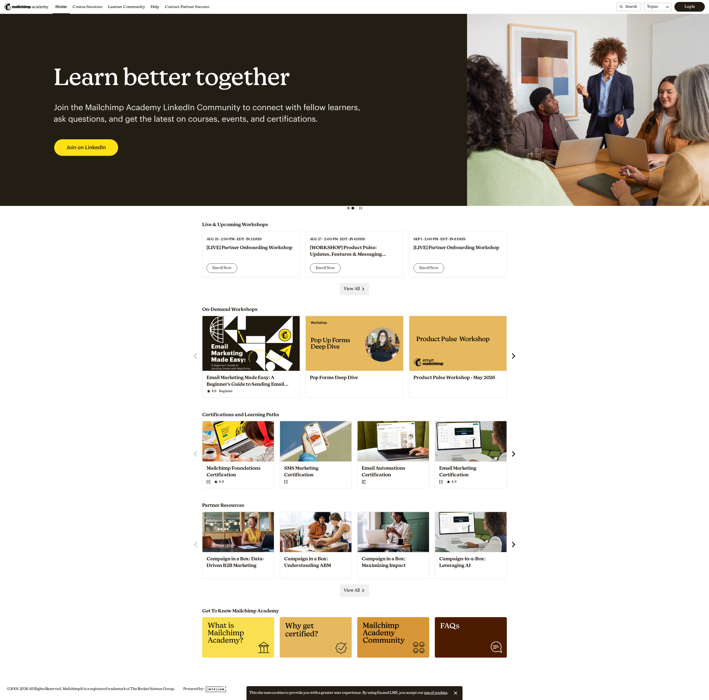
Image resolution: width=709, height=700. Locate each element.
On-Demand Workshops (230, 309)
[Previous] (13, 112)
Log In (690, 7)
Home (61, 7)
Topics (652, 7)
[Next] (695, 112)
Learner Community (126, 7)
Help (155, 7)
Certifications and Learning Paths (240, 414)
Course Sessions (87, 7)
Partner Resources (223, 505)
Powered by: (194, 689)
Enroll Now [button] (222, 268)
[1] (348, 208)
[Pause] (360, 208)
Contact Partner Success (187, 7)
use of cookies (435, 693)
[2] (353, 208)
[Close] (455, 693)
